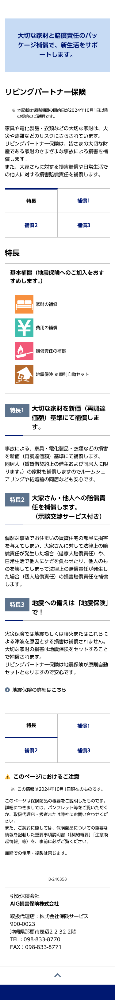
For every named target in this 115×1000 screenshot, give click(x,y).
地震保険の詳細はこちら (39, 689)
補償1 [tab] (83, 200)
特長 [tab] (31, 200)
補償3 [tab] (83, 225)
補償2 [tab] (31, 225)
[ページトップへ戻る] (57, 975)
